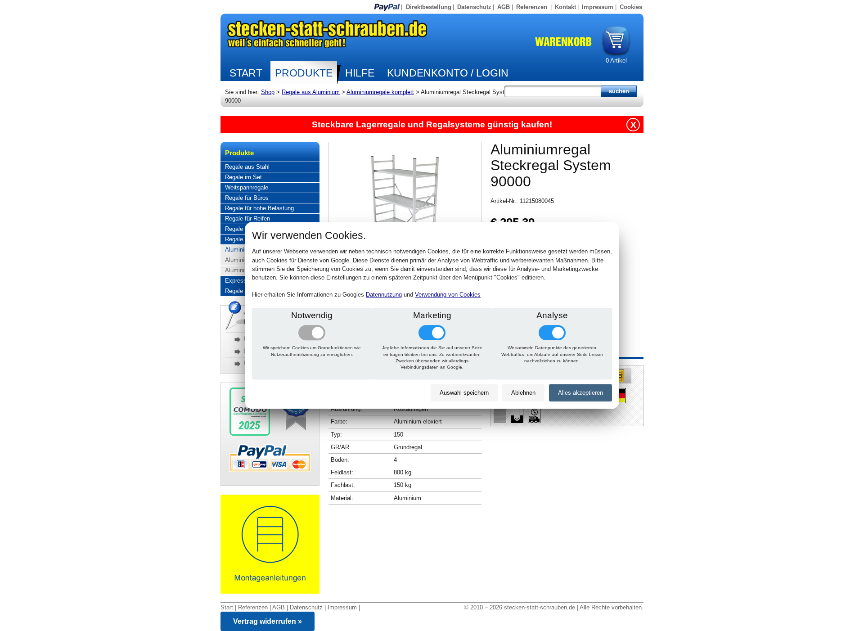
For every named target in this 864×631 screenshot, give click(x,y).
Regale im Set (243, 177)
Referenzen (531, 7)
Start (246, 73)
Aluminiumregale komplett (380, 92)
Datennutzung (384, 295)
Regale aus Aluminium (311, 92)
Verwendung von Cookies (448, 295)
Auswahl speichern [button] (464, 392)
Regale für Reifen (247, 218)
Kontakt (565, 7)
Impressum (597, 7)
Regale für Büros (247, 197)
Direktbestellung (428, 7)
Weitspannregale (246, 187)
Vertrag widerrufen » (267, 621)
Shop (267, 92)
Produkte (304, 73)
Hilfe (359, 73)
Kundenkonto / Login (447, 73)
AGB (503, 7)
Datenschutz (474, 7)
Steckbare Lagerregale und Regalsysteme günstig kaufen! (432, 124)
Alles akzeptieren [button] (580, 392)
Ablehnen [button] (523, 392)
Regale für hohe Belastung (259, 208)
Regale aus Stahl (247, 166)
